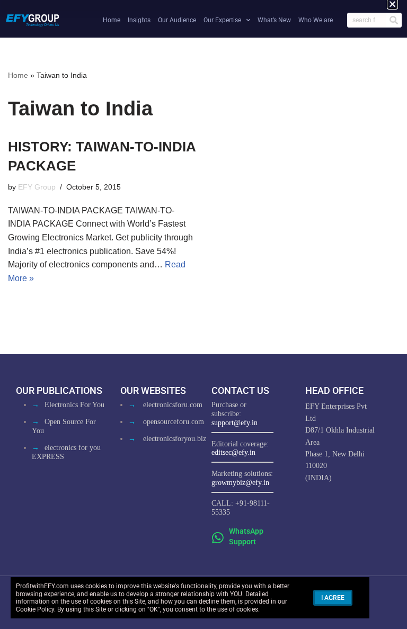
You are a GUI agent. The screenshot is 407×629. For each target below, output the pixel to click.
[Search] (393, 20)
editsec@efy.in (233, 452)
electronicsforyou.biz (174, 439)
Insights (139, 20)
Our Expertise (222, 20)
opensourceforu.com (173, 422)
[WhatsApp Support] (218, 537)
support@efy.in (234, 423)
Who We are (315, 20)
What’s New (274, 20)
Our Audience (177, 20)
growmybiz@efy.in (240, 483)
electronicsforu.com (172, 405)
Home (111, 20)
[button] (392, 4)
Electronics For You (74, 405)
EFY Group (37, 187)
